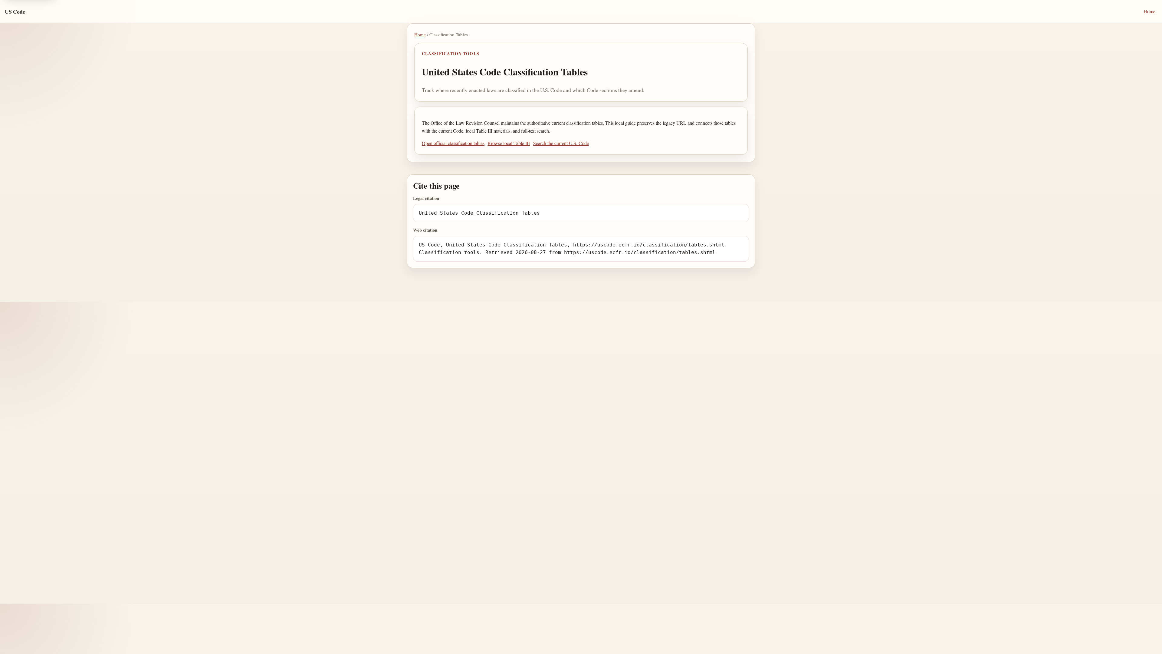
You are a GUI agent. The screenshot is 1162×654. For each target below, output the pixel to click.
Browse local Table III (508, 143)
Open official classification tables (453, 143)
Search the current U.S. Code (561, 143)
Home (1149, 11)
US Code (15, 11)
